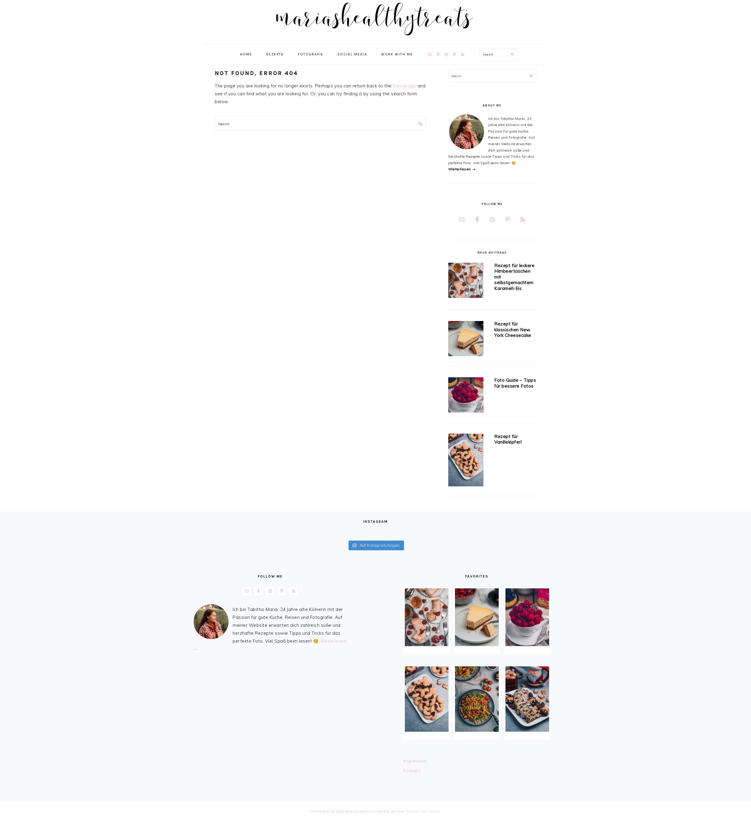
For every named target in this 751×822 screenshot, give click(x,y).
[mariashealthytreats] (375, 38)
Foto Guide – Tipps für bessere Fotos (515, 383)
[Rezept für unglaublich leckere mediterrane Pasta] (477, 699)
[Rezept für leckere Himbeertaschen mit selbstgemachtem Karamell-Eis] (465, 281)
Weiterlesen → (462, 169)
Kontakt (411, 770)
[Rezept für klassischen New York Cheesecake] (465, 339)
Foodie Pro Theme (423, 811)
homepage (404, 86)
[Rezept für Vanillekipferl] (465, 461)
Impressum (415, 761)
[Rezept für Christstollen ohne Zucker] (527, 699)
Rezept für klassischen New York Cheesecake (512, 329)
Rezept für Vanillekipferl (508, 439)
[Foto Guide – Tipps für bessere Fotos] (465, 396)
